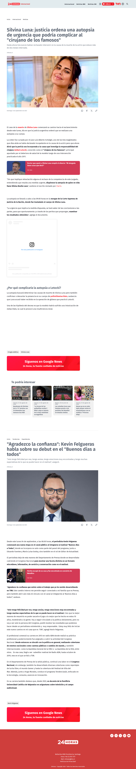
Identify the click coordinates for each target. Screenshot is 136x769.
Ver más (29, 170)
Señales (108, 4)
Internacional (69, 4)
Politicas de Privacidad (68, 761)
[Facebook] (87, 111)
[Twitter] (91, 111)
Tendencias (16, 439)
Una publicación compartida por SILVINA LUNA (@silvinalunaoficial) (32, 274)
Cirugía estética (13, 352)
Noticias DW (92, 4)
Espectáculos (26, 439)
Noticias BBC (81, 4)
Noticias (25, 19)
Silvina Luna (25, 352)
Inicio (8, 19)
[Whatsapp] (82, 111)
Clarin (58, 186)
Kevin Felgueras (13, 703)
